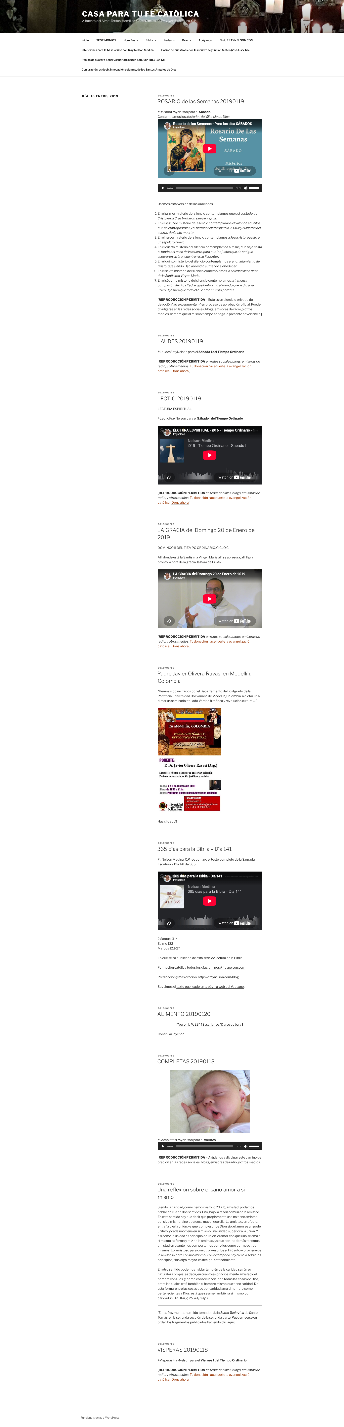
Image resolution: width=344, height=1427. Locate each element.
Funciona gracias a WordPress (100, 1417)
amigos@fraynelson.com (227, 967)
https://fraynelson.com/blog (218, 977)
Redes (167, 40)
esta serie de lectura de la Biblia (219, 958)
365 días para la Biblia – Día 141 (194, 849)
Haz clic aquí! (167, 821)
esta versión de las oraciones (191, 204)
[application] (210, 188)
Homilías (129, 40)
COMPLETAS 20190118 (186, 1061)
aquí (230, 1322)
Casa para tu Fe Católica (140, 14)
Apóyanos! (205, 40)
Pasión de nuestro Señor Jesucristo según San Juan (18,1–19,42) (123, 59)
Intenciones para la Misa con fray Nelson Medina (118, 50)
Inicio (85, 40)
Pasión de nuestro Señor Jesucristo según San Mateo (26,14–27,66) (205, 50)
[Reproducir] (163, 188)
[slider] (254, 187)
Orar (185, 40)
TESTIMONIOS (106, 40)
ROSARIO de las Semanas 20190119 (200, 101)
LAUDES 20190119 (180, 341)
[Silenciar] (246, 188)
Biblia (149, 40)
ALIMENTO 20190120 (184, 1014)
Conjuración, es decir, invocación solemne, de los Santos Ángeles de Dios (129, 69)
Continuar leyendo (171, 1034)
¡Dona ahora (180, 371)
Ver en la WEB (188, 1024)
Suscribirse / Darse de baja (221, 1024)
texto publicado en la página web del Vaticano (210, 987)
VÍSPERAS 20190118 (182, 1350)
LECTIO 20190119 (179, 398)
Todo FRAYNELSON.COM (236, 40)
